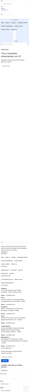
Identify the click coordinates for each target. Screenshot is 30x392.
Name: (1, 381)
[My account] (14, 17)
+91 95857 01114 (10, 295)
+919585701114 (5, 10)
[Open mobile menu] (14, 12)
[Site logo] (8, 1)
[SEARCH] (27, 3)
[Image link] (14, 243)
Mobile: (2, 387)
